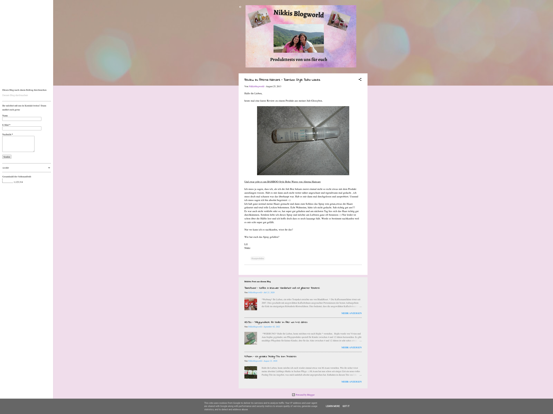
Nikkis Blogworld (14, 40)
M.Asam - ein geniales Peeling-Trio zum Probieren (270, 356)
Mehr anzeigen (351, 313)
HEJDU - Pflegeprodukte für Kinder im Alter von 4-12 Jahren (275, 322)
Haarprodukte (257, 258)
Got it (346, 406)
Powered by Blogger (305, 394)
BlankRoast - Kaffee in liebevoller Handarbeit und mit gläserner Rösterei (282, 288)
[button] (360, 80)
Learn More (333, 406)
